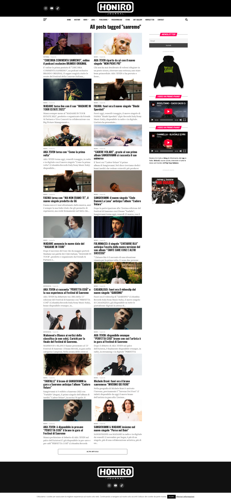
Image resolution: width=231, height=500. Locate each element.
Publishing (103, 19)
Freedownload (116, 19)
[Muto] (181, 120)
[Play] (152, 120)
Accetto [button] (171, 497)
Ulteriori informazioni (185, 497)
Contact (161, 19)
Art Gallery (137, 19)
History (77, 19)
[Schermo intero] (184, 120)
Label (93, 19)
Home (69, 19)
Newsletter (149, 19)
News (85, 19)
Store (127, 19)
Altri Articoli (93, 451)
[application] (168, 111)
